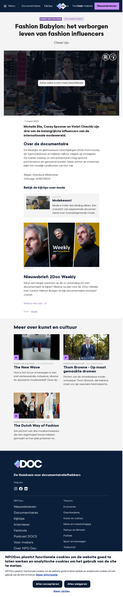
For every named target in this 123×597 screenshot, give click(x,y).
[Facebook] (21, 489)
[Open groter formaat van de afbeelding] (61, 245)
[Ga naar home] (61, 6)
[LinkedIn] (26, 489)
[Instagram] (16, 489)
